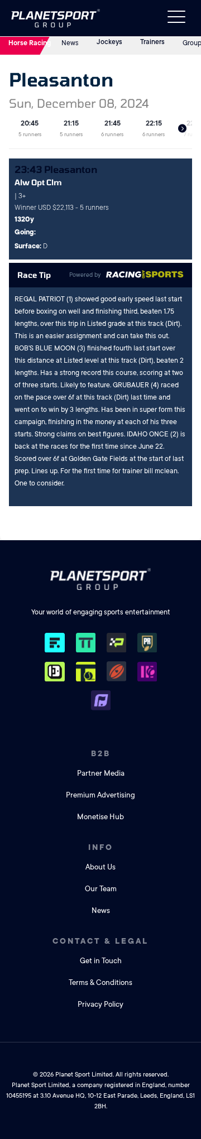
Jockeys (109, 42)
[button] (182, 128)
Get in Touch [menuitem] (101, 961)
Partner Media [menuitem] (101, 773)
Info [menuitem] (100, 847)
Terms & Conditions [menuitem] (100, 982)
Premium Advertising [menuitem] (100, 795)
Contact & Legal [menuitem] (100, 940)
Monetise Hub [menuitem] (100, 817)
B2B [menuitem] (101, 753)
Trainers (152, 42)
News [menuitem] (101, 910)
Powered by (84, 275)
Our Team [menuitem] (101, 889)
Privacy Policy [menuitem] (100, 1004)
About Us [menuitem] (100, 867)
